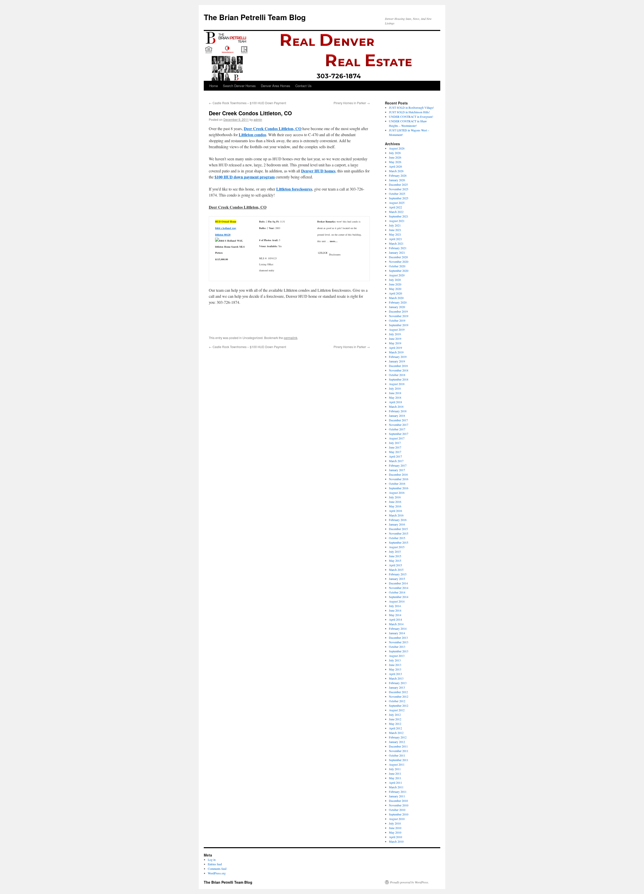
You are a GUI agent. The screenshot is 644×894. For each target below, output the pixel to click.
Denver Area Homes (275, 85)
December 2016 (398, 474)
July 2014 (395, 606)
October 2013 (397, 647)
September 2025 (398, 198)
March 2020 (396, 298)
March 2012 (396, 733)
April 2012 (395, 728)
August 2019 (397, 329)
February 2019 (398, 357)
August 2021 (397, 221)
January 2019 (397, 361)
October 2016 (397, 483)
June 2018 (395, 393)
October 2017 (397, 429)
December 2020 (398, 257)
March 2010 (396, 841)
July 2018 (395, 388)
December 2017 (398, 420)
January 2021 (397, 252)
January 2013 (397, 687)
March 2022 (396, 212)
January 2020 (397, 307)
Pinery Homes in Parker (352, 103)
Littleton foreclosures (294, 189)
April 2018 (395, 402)
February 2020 (398, 302)
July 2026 (395, 153)
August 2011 (397, 764)
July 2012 (395, 715)
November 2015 (398, 533)
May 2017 (395, 452)
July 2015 (395, 551)
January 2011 (397, 796)
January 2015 (397, 579)
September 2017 (398, 434)
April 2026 (395, 166)
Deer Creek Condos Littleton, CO (272, 128)
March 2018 (396, 406)
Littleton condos (252, 134)
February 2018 (398, 411)
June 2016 (395, 502)
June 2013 (395, 665)
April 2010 (395, 837)
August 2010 (397, 819)
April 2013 (395, 674)
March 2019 (396, 352)
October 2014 (397, 592)
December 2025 (398, 184)
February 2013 (398, 683)
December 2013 (398, 638)
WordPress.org (217, 873)
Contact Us (303, 85)
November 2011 (398, 751)
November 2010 (398, 805)
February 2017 (398, 465)
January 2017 (397, 470)
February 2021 (398, 248)
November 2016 (398, 479)
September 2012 (398, 705)
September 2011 (398, 760)
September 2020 (398, 271)
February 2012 (398, 737)
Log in (212, 860)
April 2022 (395, 207)
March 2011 (396, 787)
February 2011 (398, 792)
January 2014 (397, 633)
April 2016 (395, 511)
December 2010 (398, 801)
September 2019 (398, 325)
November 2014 (398, 588)
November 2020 (398, 261)
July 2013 (395, 660)
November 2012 (398, 696)
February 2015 (398, 574)
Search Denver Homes (239, 85)
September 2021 (398, 216)
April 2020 (395, 293)
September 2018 (398, 379)
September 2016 (398, 488)
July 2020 (395, 280)
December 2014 (398, 583)
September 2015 (398, 542)
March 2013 (396, 678)
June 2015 (395, 556)
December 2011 (398, 746)
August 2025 (397, 203)
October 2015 (397, 538)
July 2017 (395, 443)
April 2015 (395, 565)
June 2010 (395, 828)
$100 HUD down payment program (245, 177)
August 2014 (397, 601)
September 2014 (398, 597)
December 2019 (398, 311)
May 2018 (395, 397)
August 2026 (397, 148)
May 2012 (395, 724)
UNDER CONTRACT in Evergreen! (411, 117)
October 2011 (397, 755)
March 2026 (396, 171)
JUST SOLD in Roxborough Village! (411, 107)
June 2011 (395, 773)
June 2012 (395, 719)
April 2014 (395, 619)
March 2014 (396, 624)
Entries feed (215, 864)
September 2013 (398, 651)
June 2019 (395, 339)
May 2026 (395, 162)
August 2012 (397, 710)
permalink (290, 338)
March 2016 (396, 515)
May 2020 (395, 289)
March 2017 (396, 461)
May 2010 (395, 832)
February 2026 (398, 175)
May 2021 (395, 234)
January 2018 (397, 416)
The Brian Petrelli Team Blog (255, 17)
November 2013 (398, 642)
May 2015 (395, 560)
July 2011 (395, 769)
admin (258, 119)
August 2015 (397, 547)
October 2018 (397, 375)
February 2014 (398, 628)
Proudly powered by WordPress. (409, 882)
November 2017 (398, 425)
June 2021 (395, 230)
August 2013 (397, 656)
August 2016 (397, 493)
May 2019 (395, 343)
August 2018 (397, 384)
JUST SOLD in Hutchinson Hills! (409, 112)
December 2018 (398, 366)
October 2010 (397, 810)
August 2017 (397, 438)
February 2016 (398, 520)
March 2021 (396, 243)
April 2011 (395, 782)
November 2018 (398, 370)
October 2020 (397, 266)
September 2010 (398, 814)
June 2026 (395, 157)
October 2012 (397, 701)
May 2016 (395, 506)
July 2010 (395, 823)
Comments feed (217, 869)
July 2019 (395, 334)
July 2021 (395, 225)
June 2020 (395, 284)
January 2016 (397, 524)
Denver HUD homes (318, 171)
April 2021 (395, 239)
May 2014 (395, 615)
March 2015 (396, 570)
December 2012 (398, 692)
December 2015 (398, 529)
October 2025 (397, 194)
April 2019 (395, 348)
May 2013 (395, 669)
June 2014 (395, 610)
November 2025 (398, 189)
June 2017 (395, 447)
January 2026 (397, 180)
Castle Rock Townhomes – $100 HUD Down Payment (247, 103)
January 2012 (397, 742)
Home (213, 85)
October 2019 (397, 320)
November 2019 (398, 316)
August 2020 (397, 275)
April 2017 (395, 456)
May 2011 (395, 778)
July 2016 (395, 497)
